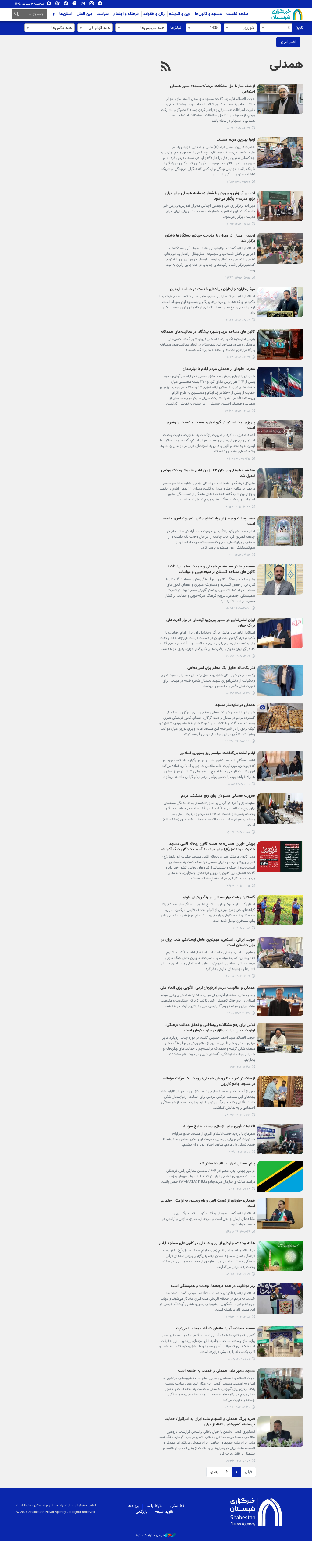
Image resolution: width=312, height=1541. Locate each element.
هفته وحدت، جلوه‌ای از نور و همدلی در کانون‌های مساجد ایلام (207, 1243)
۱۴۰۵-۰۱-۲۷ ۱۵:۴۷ (238, 693)
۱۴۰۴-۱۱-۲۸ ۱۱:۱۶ (239, 1067)
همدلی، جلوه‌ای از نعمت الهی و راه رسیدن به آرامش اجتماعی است (207, 1203)
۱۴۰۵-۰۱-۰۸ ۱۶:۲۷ (238, 832)
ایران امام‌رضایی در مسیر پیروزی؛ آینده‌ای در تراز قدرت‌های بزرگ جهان (210, 623)
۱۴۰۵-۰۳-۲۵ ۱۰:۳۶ (237, 459)
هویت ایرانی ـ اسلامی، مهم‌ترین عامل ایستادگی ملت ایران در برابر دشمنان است (208, 942)
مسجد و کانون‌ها (208, 14)
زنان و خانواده (154, 14)
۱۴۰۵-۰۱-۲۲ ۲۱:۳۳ (237, 741)
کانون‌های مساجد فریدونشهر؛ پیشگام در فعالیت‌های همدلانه (208, 332)
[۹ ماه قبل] (280, 1213)
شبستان (269, 14)
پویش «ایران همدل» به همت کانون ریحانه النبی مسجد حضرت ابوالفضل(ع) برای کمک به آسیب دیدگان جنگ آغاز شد (207, 846)
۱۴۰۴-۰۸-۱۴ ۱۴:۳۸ (238, 1231)
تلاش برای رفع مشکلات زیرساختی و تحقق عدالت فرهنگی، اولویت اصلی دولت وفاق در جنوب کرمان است (210, 1028)
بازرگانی (141, 1512)
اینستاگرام (83, 4)
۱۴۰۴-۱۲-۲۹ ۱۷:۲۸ (238, 976)
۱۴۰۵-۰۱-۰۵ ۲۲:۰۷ (238, 886)
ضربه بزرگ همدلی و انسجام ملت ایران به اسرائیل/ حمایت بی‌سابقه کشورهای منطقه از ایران (210, 1421)
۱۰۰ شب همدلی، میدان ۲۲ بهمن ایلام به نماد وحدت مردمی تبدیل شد (208, 473)
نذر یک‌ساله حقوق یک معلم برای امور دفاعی (221, 668)
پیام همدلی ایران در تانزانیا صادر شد (227, 1164)
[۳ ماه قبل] (280, 579)
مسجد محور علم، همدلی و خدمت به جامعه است (216, 1371)
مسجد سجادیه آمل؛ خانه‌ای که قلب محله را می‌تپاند (215, 1329)
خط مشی (177, 1506)
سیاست (103, 14)
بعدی (214, 1472)
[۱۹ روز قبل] (280, 248)
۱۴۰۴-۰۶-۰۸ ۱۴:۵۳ (238, 1317)
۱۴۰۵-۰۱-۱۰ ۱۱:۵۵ (239, 784)
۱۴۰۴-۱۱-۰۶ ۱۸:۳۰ (238, 1152)
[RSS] (166, 67)
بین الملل (84, 14)
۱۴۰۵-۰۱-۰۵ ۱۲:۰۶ (238, 928)
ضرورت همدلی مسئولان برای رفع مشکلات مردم (218, 796)
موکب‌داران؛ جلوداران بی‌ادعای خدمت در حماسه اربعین (212, 289)
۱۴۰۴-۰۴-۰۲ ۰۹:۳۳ (237, 1461)
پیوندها (133, 1506)
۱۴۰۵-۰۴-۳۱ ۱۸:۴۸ (237, 357)
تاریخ (299, 28)
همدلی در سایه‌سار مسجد (235, 705)
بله (65, 4)
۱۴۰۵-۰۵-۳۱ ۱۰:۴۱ (238, 128)
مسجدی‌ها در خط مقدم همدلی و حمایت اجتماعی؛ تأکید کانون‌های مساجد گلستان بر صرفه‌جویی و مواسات (211, 569)
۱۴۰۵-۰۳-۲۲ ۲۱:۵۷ (237, 507)
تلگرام (100, 4)
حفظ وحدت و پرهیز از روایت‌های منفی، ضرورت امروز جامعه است (209, 521)
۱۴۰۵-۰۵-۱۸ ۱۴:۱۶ (238, 224)
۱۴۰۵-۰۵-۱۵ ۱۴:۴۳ (237, 277)
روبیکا (48, 4)
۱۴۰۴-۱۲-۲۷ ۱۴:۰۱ (238, 1013)
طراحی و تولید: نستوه (150, 1535)
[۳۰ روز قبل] (280, 302)
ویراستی (74, 4)
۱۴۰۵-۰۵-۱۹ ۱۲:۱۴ (238, 181)
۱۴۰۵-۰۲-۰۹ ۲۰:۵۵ (238, 656)
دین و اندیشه (179, 14)
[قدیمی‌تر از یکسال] (280, 1383)
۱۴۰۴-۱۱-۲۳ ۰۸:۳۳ (237, 1115)
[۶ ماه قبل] (280, 1038)
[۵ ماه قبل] (280, 952)
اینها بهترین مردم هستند (236, 140)
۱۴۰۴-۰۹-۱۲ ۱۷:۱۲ (238, 1189)
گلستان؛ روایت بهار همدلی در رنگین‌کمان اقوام (219, 897)
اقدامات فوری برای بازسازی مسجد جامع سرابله (219, 1126)
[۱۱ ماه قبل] (280, 1256)
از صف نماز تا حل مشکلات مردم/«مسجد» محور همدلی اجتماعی (212, 89)
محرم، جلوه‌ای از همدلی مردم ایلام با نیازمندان (219, 369)
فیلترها (175, 28)
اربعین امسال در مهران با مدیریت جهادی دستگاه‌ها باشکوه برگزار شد (210, 238)
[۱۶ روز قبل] (280, 206)
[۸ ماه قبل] (280, 1176)
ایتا (91, 4)
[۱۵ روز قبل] (280, 152)
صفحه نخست (237, 14)
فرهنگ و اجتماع (126, 14)
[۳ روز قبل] (280, 99)
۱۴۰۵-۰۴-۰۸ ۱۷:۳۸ (237, 411)
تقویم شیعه (164, 1512)
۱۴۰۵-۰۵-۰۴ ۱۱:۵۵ (238, 320)
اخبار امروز (288, 42)
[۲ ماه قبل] (280, 435)
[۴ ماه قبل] (280, 680)
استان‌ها (65, 14)
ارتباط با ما (155, 1506)
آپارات (57, 4)
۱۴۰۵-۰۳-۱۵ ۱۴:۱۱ (238, 555)
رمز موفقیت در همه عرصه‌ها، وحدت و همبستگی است (213, 1286)
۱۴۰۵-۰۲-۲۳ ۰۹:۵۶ (237, 608)
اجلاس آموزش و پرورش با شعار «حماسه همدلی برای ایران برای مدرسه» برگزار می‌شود (210, 196)
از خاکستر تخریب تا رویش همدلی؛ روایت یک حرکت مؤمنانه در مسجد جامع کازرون (209, 1081)
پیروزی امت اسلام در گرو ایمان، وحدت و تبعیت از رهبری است (211, 425)
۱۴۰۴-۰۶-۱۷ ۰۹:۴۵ (238, 1274)
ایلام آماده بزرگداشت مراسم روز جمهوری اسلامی (217, 753)
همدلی (286, 64)
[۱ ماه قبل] (280, 344)
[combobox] (276, 27)
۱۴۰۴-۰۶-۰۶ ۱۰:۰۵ (239, 1359)
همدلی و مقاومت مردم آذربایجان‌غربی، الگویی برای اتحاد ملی (207, 988)
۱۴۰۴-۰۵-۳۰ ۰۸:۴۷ (237, 1407)
